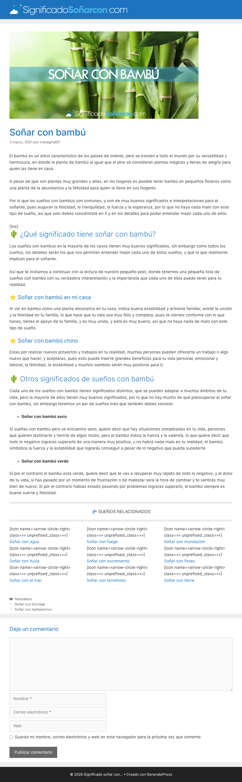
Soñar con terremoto (106, 580)
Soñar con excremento (108, 561)
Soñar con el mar (25, 580)
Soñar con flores (179, 561)
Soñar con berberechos (33, 609)
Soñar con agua (24, 541)
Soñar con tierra (179, 580)
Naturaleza (23, 599)
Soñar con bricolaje (30, 604)
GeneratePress (159, 774)
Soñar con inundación (184, 541)
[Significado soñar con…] (68, 9)
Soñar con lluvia (24, 561)
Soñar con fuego (102, 541)
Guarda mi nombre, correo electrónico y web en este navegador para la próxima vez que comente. (108, 737)
